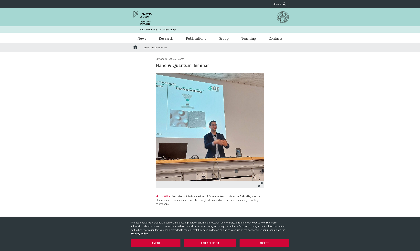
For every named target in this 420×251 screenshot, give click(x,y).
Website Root (135, 47)
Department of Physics (146, 22)
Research (166, 38)
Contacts (276, 38)
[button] (260, 184)
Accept (264, 243)
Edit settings (210, 243)
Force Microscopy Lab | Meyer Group (158, 29)
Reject (155, 243)
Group (224, 38)
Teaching (248, 38)
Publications (196, 38)
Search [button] (277, 4)
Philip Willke (163, 196)
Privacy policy (139, 233)
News (141, 38)
